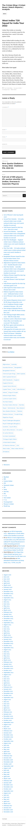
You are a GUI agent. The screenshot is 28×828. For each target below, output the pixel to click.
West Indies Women (17, 448)
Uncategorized (5, 89)
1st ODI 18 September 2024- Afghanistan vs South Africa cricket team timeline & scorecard (14, 533)
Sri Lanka (19, 430)
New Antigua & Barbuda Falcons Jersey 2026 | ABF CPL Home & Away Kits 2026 (14, 310)
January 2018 (7, 782)
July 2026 (6, 577)
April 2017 (6, 801)
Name (4, 129)
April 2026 (7, 583)
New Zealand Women (9, 411)
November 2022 (8, 668)
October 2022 (8, 670)
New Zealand (20, 408)
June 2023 (7, 654)
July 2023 (6, 651)
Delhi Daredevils (7, 380)
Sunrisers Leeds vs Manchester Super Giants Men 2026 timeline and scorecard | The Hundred (15, 321)
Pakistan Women (8, 414)
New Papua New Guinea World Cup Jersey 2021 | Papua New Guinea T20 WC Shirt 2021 (15, 554)
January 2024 (7, 639)
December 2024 (8, 616)
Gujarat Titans (7, 389)
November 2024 (8, 618)
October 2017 (7, 789)
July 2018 (6, 770)
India (13, 389)
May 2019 (6, 749)
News (5, 489)
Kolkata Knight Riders (9, 395)
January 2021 (7, 714)
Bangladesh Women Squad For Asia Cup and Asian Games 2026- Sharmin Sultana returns (14, 258)
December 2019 (8, 735)
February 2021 (8, 712)
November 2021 (8, 693)
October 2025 (8, 595)
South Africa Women (9, 430)
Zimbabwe (6, 451)
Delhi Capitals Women (9, 377)
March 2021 (7, 710)
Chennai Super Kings (9, 373)
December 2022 (8, 666)
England (16, 380)
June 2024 (7, 629)
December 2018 (8, 760)
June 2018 (6, 772)
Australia (14, 364)
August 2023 (7, 649)
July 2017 (6, 795)
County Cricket (8, 481)
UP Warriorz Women (9, 445)
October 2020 (8, 720)
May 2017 (6, 799)
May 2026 (7, 581)
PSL (5, 493)
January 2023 (7, 664)
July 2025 (6, 602)
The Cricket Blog (8, 88)
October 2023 (8, 645)
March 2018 (7, 778)
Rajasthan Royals (8, 417)
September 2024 (8, 622)
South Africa (13, 426)
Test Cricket (7, 497)
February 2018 (8, 780)
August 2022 (7, 674)
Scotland (5, 426)
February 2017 (8, 805)
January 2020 (7, 733)
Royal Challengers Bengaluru (11, 423)
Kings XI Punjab (13, 392)
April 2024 (7, 633)
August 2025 (7, 600)
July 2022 (6, 676)
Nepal (4, 408)
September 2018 (8, 766)
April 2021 (7, 708)
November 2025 (8, 593)
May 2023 (6, 656)
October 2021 (7, 695)
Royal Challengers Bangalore (11, 420)
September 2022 (8, 672)
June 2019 (6, 747)
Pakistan (19, 411)
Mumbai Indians (7, 401)
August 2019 (7, 743)
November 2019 (8, 737)
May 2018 (6, 774)
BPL (5, 479)
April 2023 (7, 658)
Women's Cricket (9, 504)
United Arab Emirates (9, 442)
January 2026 (8, 589)
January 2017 (7, 807)
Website (4, 144)
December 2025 (8, 591)
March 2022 (7, 685)
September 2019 (8, 741)
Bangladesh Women (9, 370)
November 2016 (8, 812)
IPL (5, 487)
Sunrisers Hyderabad (9, 436)
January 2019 (7, 758)
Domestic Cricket (9, 485)
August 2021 (7, 699)
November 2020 (8, 718)
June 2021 (6, 703)
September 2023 (8, 647)
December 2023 (8, 641)
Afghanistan (6, 364)
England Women (8, 383)
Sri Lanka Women (8, 433)
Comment (5, 107)
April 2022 (7, 683)
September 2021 (8, 697)
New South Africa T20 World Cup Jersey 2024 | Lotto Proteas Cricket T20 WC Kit (14, 548)
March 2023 (7, 660)
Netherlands (11, 408)
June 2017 (6, 797)
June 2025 (7, 604)
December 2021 (8, 691)
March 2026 (7, 585)
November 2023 (8, 643)
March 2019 (7, 753)
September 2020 (8, 722)
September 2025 (8, 597)
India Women (21, 389)
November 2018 (8, 762)
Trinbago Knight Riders (10, 439)
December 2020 (8, 716)
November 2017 (8, 787)
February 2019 (8, 755)
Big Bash (6, 477)
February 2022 (8, 687)
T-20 (5, 495)
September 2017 (8, 791)
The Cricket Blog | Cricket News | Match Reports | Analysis (13, 7)
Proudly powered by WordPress (15, 825)
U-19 (5, 500)
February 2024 (8, 637)
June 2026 (7, 579)
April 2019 (7, 751)
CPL (5, 483)
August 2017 (7, 793)
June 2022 (7, 679)
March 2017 (7, 803)
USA (17, 445)
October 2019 (7, 739)
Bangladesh (18, 367)
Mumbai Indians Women (10, 405)
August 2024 (7, 624)
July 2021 (6, 701)
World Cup (7, 506)
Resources (7, 464)
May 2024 (6, 631)
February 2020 (8, 730)
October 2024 (8, 620)
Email (4, 137)
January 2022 (7, 689)
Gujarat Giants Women (9, 386)
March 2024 (7, 635)
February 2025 (8, 612)
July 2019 (6, 745)
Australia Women (8, 367)
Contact (4, 819)
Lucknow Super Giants (9, 398)
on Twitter (11, 352)
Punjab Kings (18, 414)
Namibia (21, 405)
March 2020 (7, 728)
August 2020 (7, 724)
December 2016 (8, 809)
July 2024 (6, 627)
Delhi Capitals (21, 373)
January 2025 (7, 614)
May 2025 (6, 606)
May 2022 (6, 681)
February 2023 (8, 662)
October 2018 (7, 764)
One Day (6, 491)
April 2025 (7, 608)
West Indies (13, 89)
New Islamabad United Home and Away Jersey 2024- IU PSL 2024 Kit (14, 560)
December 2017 (8, 785)
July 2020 (6, 726)
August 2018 (7, 768)
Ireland (5, 392)
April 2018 (7, 776)
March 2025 (7, 610)
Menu (4, 13)
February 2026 (8, 587)
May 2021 (6, 706)
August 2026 (7, 575)
